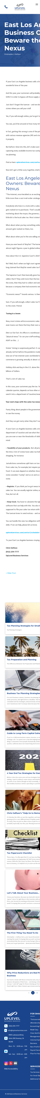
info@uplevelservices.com (17, 1030)
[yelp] (11, 1063)
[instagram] (6, 1063)
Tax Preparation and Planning (21, 659)
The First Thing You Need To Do (22, 933)
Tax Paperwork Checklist (19, 853)
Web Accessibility (11, 1068)
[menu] (37, 4)
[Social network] (15, 1063)
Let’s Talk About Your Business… (23, 893)
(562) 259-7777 (12, 551)
